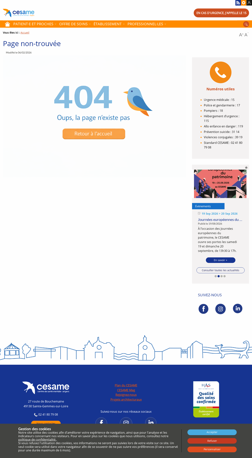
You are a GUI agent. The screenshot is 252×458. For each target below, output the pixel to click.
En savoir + (220, 260)
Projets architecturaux (126, 400)
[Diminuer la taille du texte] (246, 35)
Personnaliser (212, 449)
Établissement (108, 23)
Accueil (7, 24)
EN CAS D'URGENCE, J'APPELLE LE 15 (221, 13)
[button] (216, 276)
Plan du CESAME (126, 385)
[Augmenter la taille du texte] (241, 35)
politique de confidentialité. (37, 440)
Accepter (212, 432)
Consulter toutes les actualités (220, 270)
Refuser (212, 441)
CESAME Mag (126, 390)
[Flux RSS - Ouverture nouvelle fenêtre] (238, 3)
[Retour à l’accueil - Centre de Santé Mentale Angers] (31, 13)
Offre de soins (73, 23)
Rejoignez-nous (126, 395)
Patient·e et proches (33, 23)
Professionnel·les (145, 23)
